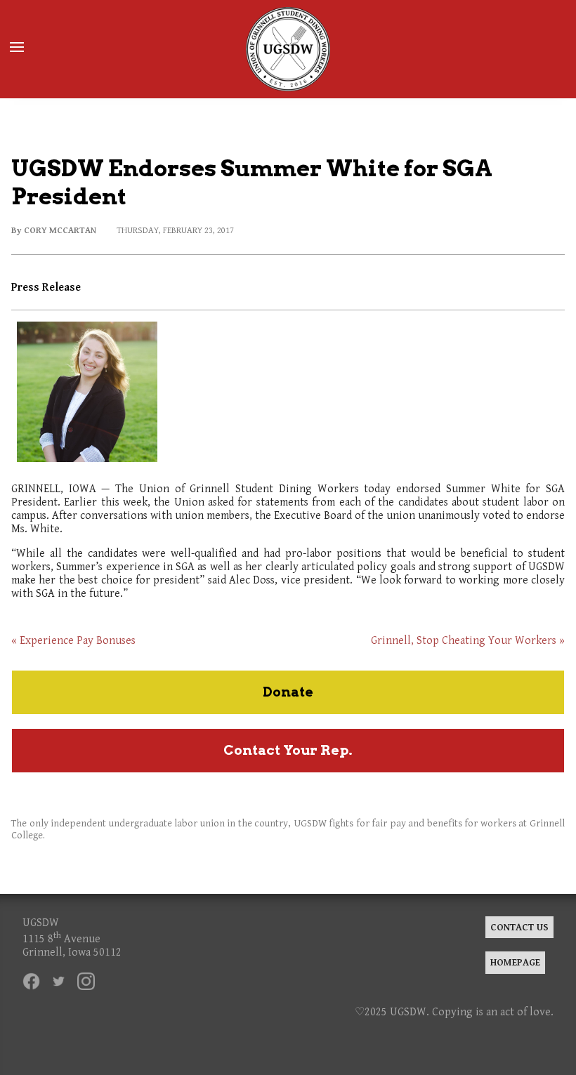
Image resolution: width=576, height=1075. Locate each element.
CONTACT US (519, 927)
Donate (288, 692)
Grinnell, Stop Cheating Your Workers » (468, 640)
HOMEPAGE (515, 962)
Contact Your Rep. (288, 750)
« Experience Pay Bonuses (73, 640)
